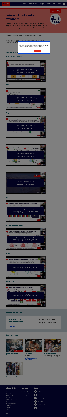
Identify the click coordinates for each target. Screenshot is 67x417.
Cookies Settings (30, 50)
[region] (34, 47)
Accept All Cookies (37, 50)
